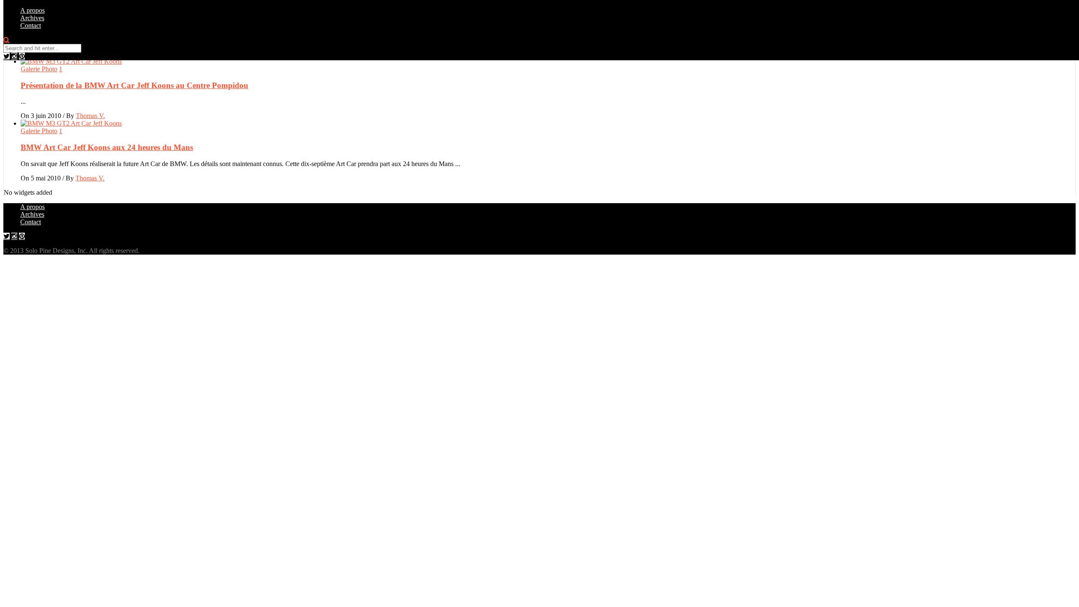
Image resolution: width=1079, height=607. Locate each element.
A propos (32, 10)
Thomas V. (90, 115)
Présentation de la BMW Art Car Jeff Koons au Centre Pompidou (134, 85)
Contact (30, 25)
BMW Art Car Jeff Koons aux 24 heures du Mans (107, 147)
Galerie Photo (39, 69)
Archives (32, 17)
